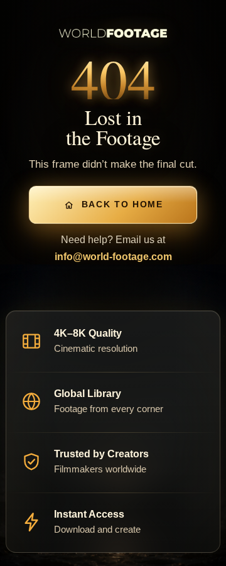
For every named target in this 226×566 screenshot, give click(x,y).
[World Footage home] (113, 33)
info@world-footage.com (113, 256)
